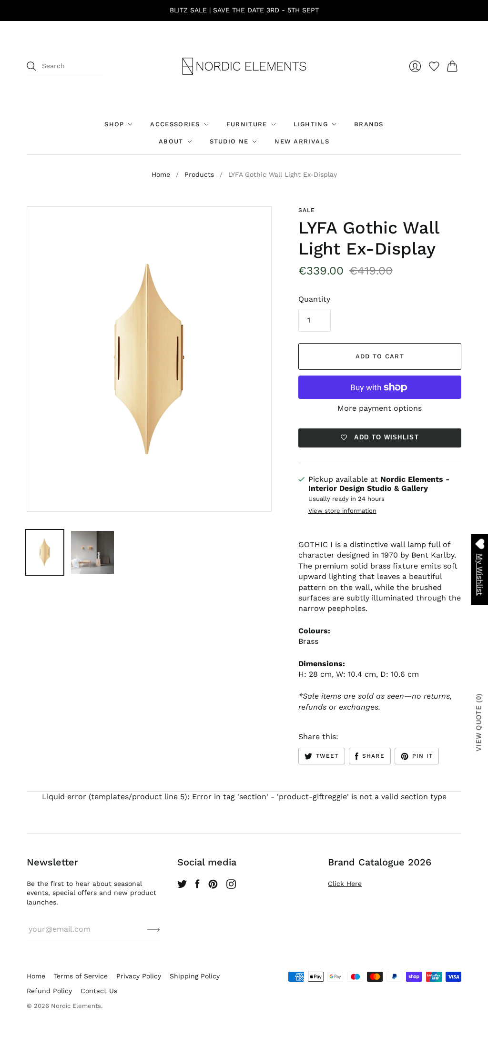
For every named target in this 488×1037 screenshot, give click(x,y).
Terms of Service (81, 976)
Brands (369, 124)
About (171, 141)
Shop (114, 124)
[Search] (31, 66)
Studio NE (229, 141)
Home (161, 174)
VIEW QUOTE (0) (479, 722)
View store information (342, 511)
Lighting (311, 124)
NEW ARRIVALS (301, 141)
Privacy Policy (138, 976)
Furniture (246, 124)
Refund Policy (49, 991)
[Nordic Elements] (244, 66)
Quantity (314, 299)
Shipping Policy (195, 976)
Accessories (175, 124)
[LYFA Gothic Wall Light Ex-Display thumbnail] (44, 552)
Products (199, 174)
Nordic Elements (76, 1005)
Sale (306, 210)
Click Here (345, 883)
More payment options (379, 408)
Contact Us (99, 991)
